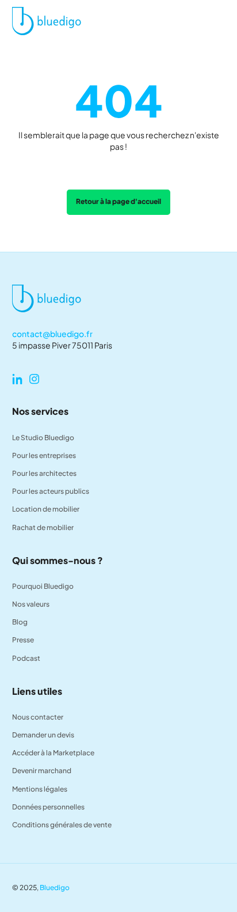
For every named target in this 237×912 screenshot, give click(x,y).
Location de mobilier (45, 509)
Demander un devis (43, 735)
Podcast (26, 658)
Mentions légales (39, 789)
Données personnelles (48, 807)
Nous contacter (37, 717)
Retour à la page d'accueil (118, 201)
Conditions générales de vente (62, 824)
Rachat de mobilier (43, 527)
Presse (23, 639)
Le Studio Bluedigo (43, 437)
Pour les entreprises (44, 455)
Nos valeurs (30, 604)
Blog (20, 622)
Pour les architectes (44, 473)
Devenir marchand (41, 770)
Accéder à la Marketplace (53, 752)
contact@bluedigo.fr (52, 333)
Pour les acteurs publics (50, 491)
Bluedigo (55, 887)
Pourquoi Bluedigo (43, 586)
